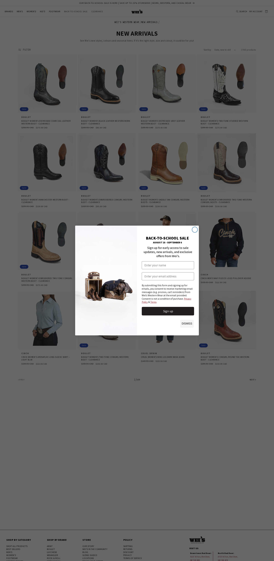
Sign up (168, 311)
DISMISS (187, 323)
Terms (153, 302)
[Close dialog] (195, 229)
